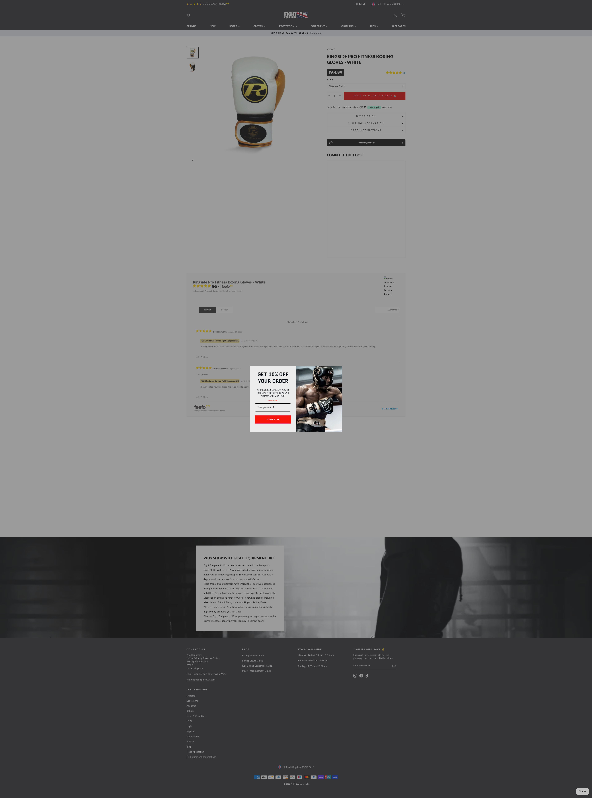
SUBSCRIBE (273, 419)
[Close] (338, 370)
